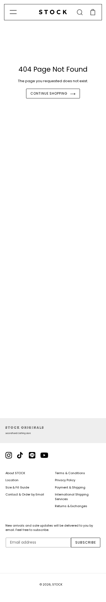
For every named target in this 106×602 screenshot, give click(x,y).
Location (11, 480)
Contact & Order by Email (24, 494)
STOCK (57, 584)
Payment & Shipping (70, 487)
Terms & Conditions (70, 473)
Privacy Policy (65, 480)
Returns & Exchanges (71, 506)
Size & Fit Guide (17, 487)
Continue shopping (48, 93)
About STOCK (15, 473)
